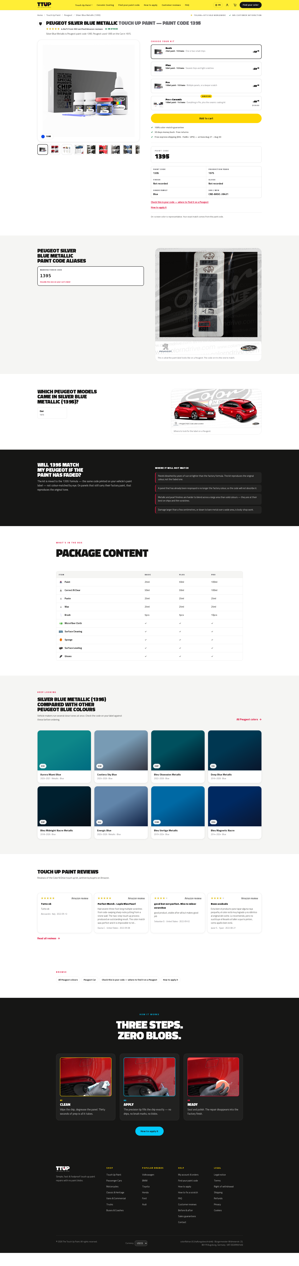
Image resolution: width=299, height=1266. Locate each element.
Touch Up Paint (83, 5)
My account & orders (188, 1174)
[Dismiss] (45, 1256)
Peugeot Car (90, 979)
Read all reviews (46, 938)
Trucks (109, 1204)
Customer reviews (171, 5)
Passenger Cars (114, 1180)
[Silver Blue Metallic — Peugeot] (55, 149)
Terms (217, 1180)
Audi (144, 1204)
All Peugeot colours (68, 979)
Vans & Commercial (116, 1198)
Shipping (218, 1192)
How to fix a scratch (188, 1192)
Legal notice (220, 1174)
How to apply (150, 5)
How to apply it (159, 207)
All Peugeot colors (247, 719)
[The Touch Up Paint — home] (44, 5)
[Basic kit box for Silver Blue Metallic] (42, 149)
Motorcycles (112, 1186)
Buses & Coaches (115, 1210)
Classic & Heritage (115, 1192)
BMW (144, 1180)
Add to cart (206, 118)
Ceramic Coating (105, 5)
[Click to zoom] (89, 91)
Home (40, 15)
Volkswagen (148, 1174)
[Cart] (235, 5)
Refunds (218, 1198)
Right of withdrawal (224, 1186)
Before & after (185, 1210)
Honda (145, 1192)
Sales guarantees (187, 1216)
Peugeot (68, 15)
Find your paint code (129, 5)
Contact (182, 1222)
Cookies (218, 1210)
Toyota (146, 1186)
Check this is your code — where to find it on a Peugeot (180, 202)
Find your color (251, 4)
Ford (144, 1198)
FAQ (187, 5)
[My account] (227, 5)
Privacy (217, 1204)
